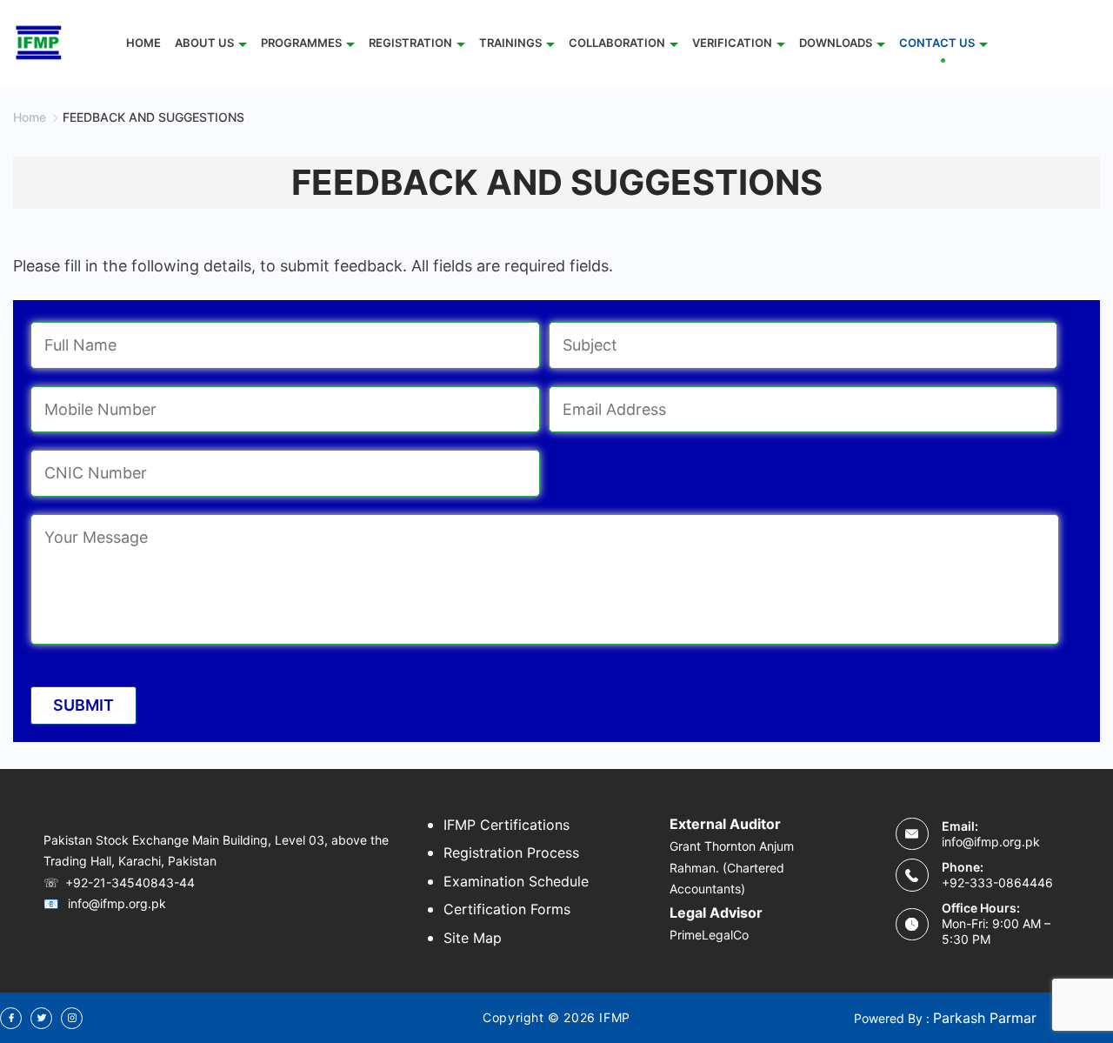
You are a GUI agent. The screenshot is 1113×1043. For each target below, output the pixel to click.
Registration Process (511, 852)
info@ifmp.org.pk (991, 841)
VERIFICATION (732, 43)
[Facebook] (11, 1018)
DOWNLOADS (835, 43)
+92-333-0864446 (997, 882)
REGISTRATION (410, 43)
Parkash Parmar (984, 1017)
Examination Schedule (516, 881)
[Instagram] (72, 1018)
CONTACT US (937, 43)
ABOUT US (204, 43)
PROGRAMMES (301, 43)
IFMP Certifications (506, 824)
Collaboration (617, 43)
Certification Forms (506, 909)
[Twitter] (41, 1018)
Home (143, 43)
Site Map (472, 937)
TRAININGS (510, 43)
